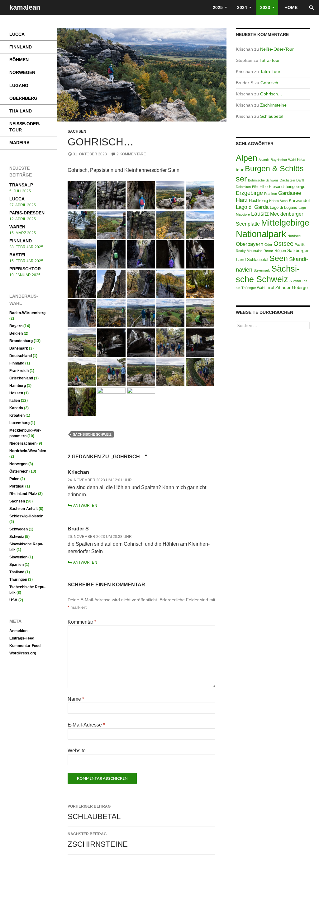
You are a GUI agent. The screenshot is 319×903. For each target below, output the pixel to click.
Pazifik (300, 244)
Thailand (20, 110)
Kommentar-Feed (24, 646)
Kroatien (17, 415)
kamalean (24, 7)
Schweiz (16, 536)
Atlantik (264, 160)
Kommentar (82, 622)
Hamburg (17, 385)
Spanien (16, 564)
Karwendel (299, 200)
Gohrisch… (271, 82)
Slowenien (18, 557)
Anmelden (18, 631)
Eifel (255, 187)
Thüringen (18, 579)
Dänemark (18, 348)
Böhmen (19, 59)
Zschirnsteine (98, 840)
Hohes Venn (278, 201)
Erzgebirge (249, 193)
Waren (17, 226)
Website (77, 750)
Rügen (280, 251)
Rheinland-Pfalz (23, 494)
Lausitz (260, 214)
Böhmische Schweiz (263, 180)
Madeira (19, 142)
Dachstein (287, 180)
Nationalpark (261, 234)
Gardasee (289, 193)
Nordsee (294, 236)
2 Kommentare (131, 154)
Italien (14, 400)
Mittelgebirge (285, 222)
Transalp (21, 184)
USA (13, 600)
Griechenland (21, 378)
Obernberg (23, 98)
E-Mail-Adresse (86, 724)
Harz (242, 200)
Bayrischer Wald (283, 160)
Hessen (16, 393)
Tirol (270, 287)
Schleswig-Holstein (26, 516)
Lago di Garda (252, 207)
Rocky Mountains (249, 251)
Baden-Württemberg (27, 313)
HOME (291, 7)
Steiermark (262, 270)
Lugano (18, 85)
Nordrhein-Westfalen (27, 451)
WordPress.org (22, 653)
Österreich (18, 471)
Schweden (18, 529)
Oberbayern (249, 244)
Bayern (15, 326)
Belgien (16, 333)
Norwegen (22, 72)
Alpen (246, 158)
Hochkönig (258, 201)
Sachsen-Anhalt (23, 509)
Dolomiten (243, 187)
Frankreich (19, 371)
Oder (268, 244)
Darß (300, 180)
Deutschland (20, 356)
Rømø (268, 251)
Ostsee (283, 243)
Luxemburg (19, 423)
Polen (14, 479)
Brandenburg (21, 341)
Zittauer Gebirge (291, 287)
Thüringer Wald (252, 288)
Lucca (17, 34)
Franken (270, 193)
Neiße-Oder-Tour (277, 49)
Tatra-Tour (269, 60)
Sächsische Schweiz (92, 434)
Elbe (263, 187)
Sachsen (77, 131)
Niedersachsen (22, 443)
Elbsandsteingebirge (287, 187)
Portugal (16, 486)
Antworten (85, 505)
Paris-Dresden (27, 212)
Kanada (16, 408)
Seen (278, 258)
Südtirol (295, 281)
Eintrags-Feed (21, 638)
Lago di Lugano (283, 207)
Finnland (20, 46)
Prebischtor (25, 268)
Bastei (17, 254)
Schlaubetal (94, 812)
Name (76, 699)
